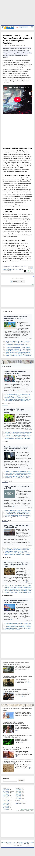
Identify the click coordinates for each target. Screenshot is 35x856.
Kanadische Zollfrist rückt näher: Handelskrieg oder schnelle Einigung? (17, 762)
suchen (22, 780)
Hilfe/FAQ (21, 843)
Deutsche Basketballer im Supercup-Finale (16, 551)
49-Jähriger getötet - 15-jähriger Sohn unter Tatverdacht (19, 396)
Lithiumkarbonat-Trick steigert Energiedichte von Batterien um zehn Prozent (17, 411)
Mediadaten (20, 842)
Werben (16, 843)
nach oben (29, 846)
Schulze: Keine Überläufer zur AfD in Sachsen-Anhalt (17, 709)
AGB (15, 842)
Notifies (32, 810)
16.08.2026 (6, 800)
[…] (18, 337)
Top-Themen (6, 366)
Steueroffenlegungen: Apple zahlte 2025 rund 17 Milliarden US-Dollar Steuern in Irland (16, 448)
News (11, 843)
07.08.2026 (18, 792)
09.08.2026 (18, 789)
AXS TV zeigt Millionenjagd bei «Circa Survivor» (17, 512)
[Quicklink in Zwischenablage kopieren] (30, 268)
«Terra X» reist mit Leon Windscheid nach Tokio (16, 487)
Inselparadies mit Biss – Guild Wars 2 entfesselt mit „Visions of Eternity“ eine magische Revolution (17, 39)
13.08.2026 (6, 805)
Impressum (26, 842)
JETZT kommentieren (18, 282)
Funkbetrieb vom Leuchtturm (12, 629)
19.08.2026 (6, 794)
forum (32, 284)
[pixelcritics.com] (7, 269)
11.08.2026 (6, 807)
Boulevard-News (8, 404)
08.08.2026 (18, 791)
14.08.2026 (6, 803)
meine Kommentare (21, 810)
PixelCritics (22, 45)
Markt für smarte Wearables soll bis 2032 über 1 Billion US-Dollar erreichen (17, 736)
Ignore (27, 810)
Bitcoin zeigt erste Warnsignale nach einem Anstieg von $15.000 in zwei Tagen (17, 564)
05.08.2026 (18, 795)
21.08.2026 (6, 791)
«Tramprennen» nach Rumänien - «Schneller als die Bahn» (15, 372)
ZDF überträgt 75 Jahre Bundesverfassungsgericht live (19, 517)
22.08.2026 (6, 789)
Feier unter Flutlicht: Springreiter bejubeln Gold (17, 549)
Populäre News (19, 802)
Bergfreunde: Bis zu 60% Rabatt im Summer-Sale (17, 433)
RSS (28, 843)
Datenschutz (9, 842)
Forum (7, 843)
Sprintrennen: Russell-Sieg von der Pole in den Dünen (16, 526)
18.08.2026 (6, 795)
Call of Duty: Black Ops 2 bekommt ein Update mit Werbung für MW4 (17, 676)
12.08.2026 (6, 806)
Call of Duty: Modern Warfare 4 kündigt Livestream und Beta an (15, 690)
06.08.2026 (18, 794)
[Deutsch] (17, 27)
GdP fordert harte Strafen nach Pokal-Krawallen (17, 400)
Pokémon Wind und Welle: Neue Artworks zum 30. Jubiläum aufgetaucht (15, 318)
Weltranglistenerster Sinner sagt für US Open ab (17, 554)
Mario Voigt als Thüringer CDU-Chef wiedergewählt (18, 399)
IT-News (5, 441)
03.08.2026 (18, 798)
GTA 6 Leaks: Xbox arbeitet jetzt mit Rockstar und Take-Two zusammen (17, 748)
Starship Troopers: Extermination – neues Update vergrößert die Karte (16, 663)
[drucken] (32, 268)
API (25, 843)
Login (21, 27)
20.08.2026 (6, 792)
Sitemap (3, 842)
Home (31, 842)
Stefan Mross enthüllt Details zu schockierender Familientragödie (13, 722)
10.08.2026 (6, 809)
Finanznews (6, 557)
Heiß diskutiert (19, 803)
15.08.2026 (6, 802)
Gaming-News (8, 311)
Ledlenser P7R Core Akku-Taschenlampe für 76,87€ (18, 435)
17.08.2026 (6, 797)
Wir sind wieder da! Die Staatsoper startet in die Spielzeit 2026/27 (16, 601)
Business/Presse (8, 595)
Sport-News (6, 520)
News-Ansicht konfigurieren (27, 809)
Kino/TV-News (7, 481)
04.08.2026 (18, 797)
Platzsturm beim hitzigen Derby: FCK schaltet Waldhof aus (20, 553)
